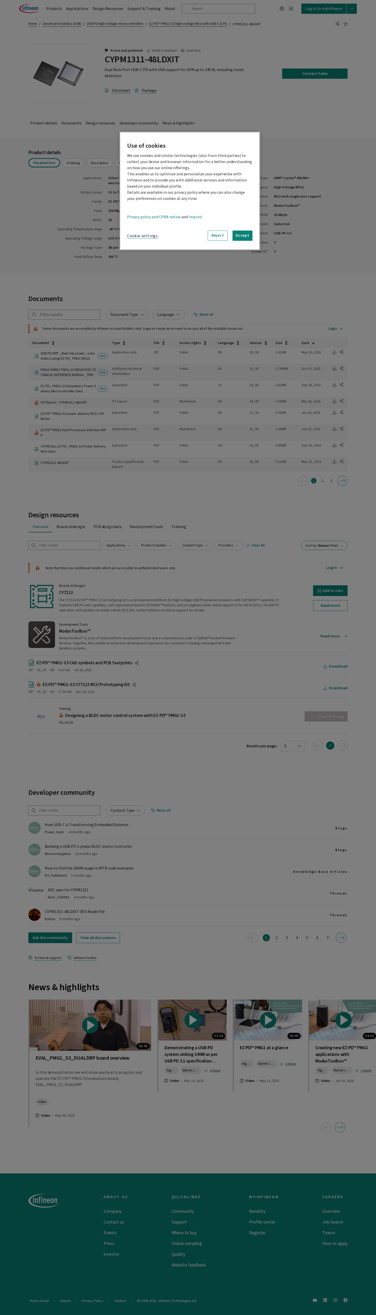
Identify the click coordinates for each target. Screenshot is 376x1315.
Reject (218, 235)
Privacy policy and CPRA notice (154, 217)
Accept (242, 235)
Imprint (195, 217)
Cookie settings (142, 236)
